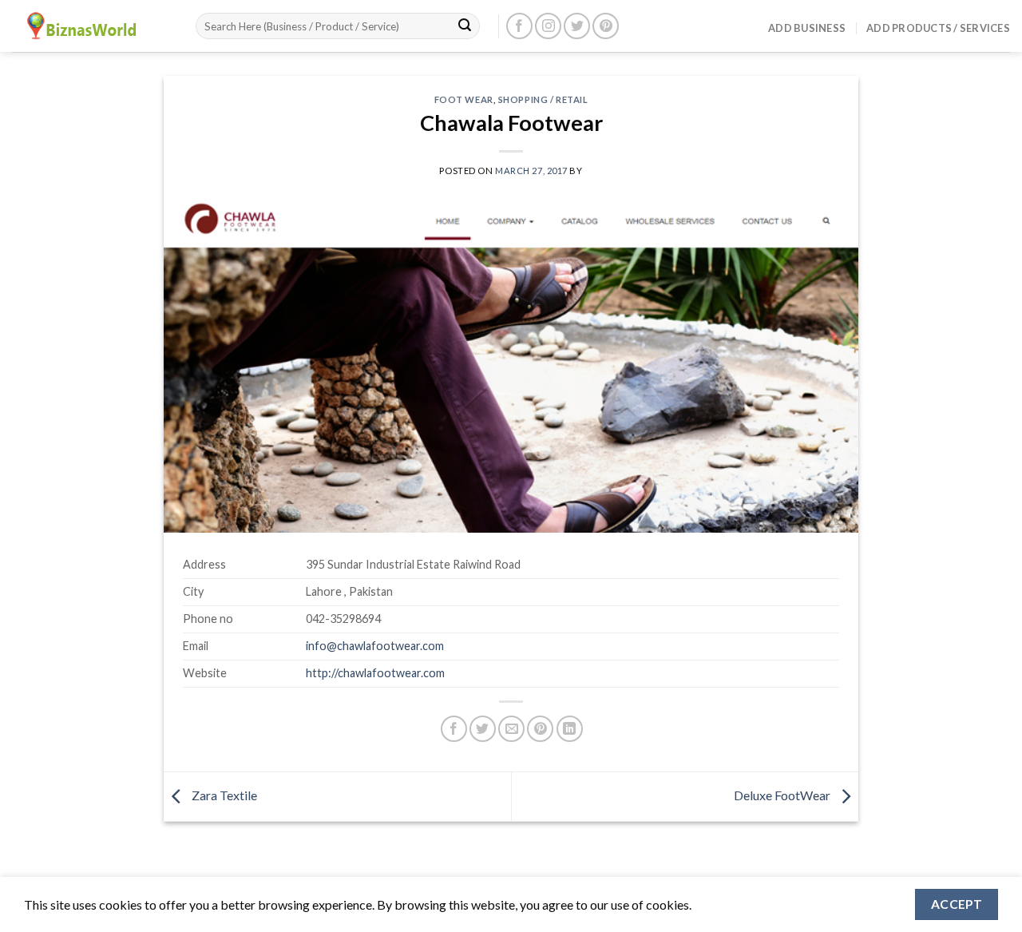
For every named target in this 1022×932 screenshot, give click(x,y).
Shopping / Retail (543, 99)
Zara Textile (223, 795)
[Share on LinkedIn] (570, 729)
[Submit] (464, 26)
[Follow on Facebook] (519, 26)
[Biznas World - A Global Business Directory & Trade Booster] (92, 26)
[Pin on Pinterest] (540, 729)
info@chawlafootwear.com (375, 645)
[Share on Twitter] (482, 729)
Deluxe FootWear (783, 795)
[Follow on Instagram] (548, 26)
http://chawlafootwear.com (375, 673)
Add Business (807, 28)
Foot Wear (463, 99)
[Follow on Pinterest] (605, 26)
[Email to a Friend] (511, 729)
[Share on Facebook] (454, 729)
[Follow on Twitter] (577, 26)
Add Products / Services (938, 28)
